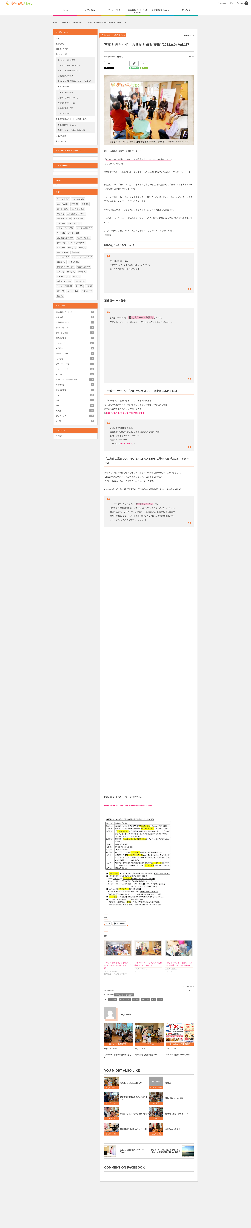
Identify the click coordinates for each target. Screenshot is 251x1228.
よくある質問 (61, 136)
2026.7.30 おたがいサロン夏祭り (178, 1055)
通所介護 (74, 317)
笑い (76, 276)
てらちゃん (63, 257)
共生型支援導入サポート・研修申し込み (71, 119)
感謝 (61, 247)
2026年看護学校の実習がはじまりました (133, 1098)
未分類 (74, 421)
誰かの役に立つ (65, 238)
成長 (61, 223)
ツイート (56, 185)
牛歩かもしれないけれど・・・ (176, 1114)
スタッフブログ (125, 999)
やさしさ (62, 252)
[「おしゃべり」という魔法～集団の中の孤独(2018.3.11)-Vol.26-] (179, 948)
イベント (80, 281)
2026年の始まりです (172, 1129)
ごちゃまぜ (111, 1118)
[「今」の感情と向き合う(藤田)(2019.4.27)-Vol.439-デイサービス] (118, 948)
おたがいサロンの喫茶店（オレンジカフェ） (75, 81)
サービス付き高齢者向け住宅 (69, 70)
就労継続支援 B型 (65, 108)
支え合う (62, 209)
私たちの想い (61, 44)
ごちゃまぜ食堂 (64, 113)
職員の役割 (145, 999)
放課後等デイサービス (67, 103)
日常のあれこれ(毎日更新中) (113, 35)
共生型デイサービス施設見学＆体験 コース (74, 130)
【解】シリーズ (74, 369)
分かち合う (78, 209)
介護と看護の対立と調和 (174, 1098)
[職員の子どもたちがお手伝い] (149, 1033)
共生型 (74, 411)
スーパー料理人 (84, 228)
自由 (71, 272)
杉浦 (89, 286)
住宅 (74, 400)
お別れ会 (168, 1083)
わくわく (72, 291)
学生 (79, 286)
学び (61, 233)
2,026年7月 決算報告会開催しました (117, 1056)
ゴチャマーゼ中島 (156, 1088)
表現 (60, 272)
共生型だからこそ (76, 214)
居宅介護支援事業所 (65, 76)
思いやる (62, 204)
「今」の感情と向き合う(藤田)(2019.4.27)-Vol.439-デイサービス (117, 965)
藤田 (153, 999)
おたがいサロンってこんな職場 (71, 243)
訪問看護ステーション (74, 312)
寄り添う (136, 999)
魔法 (60, 296)
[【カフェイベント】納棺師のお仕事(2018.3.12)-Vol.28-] (148, 948)
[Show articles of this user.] (110, 1013)
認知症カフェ (64, 219)
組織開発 (74, 348)
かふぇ (74, 395)
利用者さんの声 (62, 49)
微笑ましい (63, 276)
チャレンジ (74, 223)
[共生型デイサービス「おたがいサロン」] (20, 3)
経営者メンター (74, 354)
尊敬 (72, 247)
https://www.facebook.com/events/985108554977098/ (128, 806)
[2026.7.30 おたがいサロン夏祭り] (180, 1033)
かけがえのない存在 (82, 257)
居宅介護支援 (74, 390)
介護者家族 (74, 385)
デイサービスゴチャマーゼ (68, 98)
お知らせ (87, 291)
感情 (85, 204)
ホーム (58, 39)
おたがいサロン (111, 1088)
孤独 (82, 247)
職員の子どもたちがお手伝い (146, 1055)
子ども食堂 (63, 199)
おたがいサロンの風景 (66, 60)
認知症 (160, 999)
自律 (82, 272)
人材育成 (157, 1103)
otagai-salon (110, 57)
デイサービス (74, 416)
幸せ (60, 214)
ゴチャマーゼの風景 (65, 93)
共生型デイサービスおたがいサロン (70, 150)
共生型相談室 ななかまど (68, 125)
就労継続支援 (74, 338)
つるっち (74, 262)
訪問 (60, 291)
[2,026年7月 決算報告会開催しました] (118, 1033)
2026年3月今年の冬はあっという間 (133, 1129)
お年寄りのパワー (65, 267)
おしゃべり (112, 999)
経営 (74, 405)
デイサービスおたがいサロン (69, 65)
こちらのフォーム (124, 443)
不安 (75, 204)
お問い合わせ (61, 141)
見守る (78, 219)
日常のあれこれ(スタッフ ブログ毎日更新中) (125, 413)
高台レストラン (64, 281)
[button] (246, 3)
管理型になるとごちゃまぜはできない (134, 1114)
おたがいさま (83, 238)
